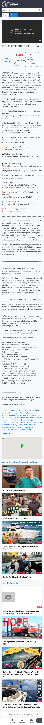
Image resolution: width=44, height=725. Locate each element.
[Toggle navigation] (39, 4)
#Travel (5, 412)
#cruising (13, 410)
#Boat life (6, 424)
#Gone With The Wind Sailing (13, 429)
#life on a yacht (33, 410)
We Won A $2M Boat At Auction (14, 490)
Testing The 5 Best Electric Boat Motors (17, 577)
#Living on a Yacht (25, 422)
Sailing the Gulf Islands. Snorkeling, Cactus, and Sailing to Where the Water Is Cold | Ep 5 (21, 612)
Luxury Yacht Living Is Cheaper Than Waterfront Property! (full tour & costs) (20, 547)
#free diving (33, 424)
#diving (23, 415)
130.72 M (20, 56)
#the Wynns (20, 417)
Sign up (13, 15)
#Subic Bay (30, 429)
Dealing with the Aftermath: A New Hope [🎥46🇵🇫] (20, 642)
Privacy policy (27, 714)
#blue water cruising (27, 412)
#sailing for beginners (10, 415)
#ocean (30, 415)
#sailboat (22, 410)
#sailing (5, 410)
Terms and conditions (13, 714)
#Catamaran (31, 417)
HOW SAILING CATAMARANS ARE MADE (17, 518)
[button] (22, 446)
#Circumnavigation (10, 422)
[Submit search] (39, 10)
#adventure (14, 412)
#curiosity (23, 424)
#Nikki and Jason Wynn (25, 420)
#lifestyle (15, 424)
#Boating (38, 422)
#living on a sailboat (28, 427)
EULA (36, 714)
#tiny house (14, 427)
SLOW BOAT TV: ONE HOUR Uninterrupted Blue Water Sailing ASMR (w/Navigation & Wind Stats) (22, 705)
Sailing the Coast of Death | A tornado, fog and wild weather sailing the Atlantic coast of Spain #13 (21, 674)
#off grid (5, 427)
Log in (5, 15)
